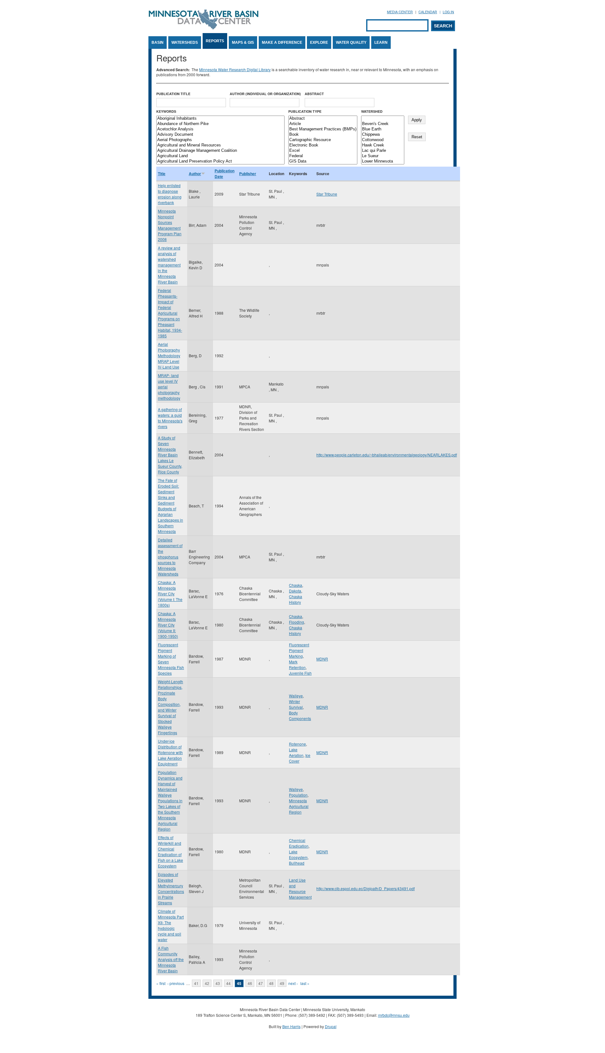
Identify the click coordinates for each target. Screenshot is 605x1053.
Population (298, 795)
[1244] (382, 118)
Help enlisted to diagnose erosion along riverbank (170, 194)
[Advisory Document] (220, 134)
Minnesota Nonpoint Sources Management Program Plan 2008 (170, 225)
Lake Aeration (296, 752)
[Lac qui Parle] (382, 150)
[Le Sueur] (382, 156)
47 (260, 983)
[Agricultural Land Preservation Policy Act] (220, 161)
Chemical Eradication (298, 843)
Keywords (166, 111)
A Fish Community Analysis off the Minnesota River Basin (171, 959)
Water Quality (351, 42)
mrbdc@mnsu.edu (394, 1015)
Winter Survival (296, 704)
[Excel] (323, 150)
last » (304, 983)
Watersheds (184, 42)
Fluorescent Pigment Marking (299, 650)
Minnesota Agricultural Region (298, 806)
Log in (448, 11)
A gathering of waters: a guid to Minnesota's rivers (170, 418)
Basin (158, 42)
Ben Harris (291, 1026)
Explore (319, 42)
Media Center (400, 11)
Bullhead (296, 863)
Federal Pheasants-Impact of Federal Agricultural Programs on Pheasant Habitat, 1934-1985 (170, 313)
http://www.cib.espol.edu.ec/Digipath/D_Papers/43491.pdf (365, 888)
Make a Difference (282, 42)
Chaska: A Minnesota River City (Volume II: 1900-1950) (168, 625)
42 (207, 983)
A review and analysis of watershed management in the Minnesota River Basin (169, 264)
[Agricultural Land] (220, 156)
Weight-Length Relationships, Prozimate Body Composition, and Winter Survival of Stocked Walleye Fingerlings (170, 707)
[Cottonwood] (382, 140)
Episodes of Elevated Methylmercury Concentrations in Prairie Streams (171, 888)
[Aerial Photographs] (220, 140)
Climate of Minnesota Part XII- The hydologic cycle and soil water (171, 925)
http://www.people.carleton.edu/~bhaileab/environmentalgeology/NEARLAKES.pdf (386, 454)
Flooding (296, 622)
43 (218, 983)
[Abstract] (323, 118)
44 (228, 983)
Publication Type (304, 111)
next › (293, 983)
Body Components (300, 715)
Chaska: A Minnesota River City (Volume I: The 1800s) (170, 594)
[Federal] (323, 156)
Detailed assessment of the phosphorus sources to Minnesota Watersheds (170, 556)
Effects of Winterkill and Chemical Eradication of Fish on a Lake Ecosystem (170, 851)
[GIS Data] (323, 161)
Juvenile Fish (300, 673)
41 (196, 983)
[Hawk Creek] (382, 145)
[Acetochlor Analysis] (220, 129)
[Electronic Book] (323, 145)
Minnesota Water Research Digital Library (235, 69)
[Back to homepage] (203, 28)
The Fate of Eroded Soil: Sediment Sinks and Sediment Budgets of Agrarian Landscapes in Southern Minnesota (170, 506)
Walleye (296, 695)
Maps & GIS (243, 42)
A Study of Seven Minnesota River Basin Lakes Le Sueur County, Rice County (170, 454)
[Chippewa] (382, 134)
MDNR (322, 658)
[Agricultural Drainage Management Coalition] (220, 150)
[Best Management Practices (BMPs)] (323, 129)
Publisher (247, 173)
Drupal (331, 1026)
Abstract (314, 93)
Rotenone (297, 744)
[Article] (323, 124)
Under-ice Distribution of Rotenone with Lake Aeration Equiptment (170, 752)
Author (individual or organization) (265, 93)
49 (282, 983)
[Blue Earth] (382, 129)
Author (195, 173)
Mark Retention (297, 664)
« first (160, 983)
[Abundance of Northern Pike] (220, 124)
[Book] (323, 134)
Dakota (295, 590)
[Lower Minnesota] (382, 161)
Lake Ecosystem (298, 854)
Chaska (295, 585)
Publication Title (173, 93)
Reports (215, 41)
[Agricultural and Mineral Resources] (220, 145)
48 (271, 983)
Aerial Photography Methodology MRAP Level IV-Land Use (169, 355)
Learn (381, 42)
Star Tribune (326, 194)
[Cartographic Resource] (323, 140)
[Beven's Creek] (382, 124)
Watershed (372, 111)
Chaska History (295, 599)
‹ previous (175, 983)
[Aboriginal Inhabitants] (220, 118)
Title (161, 173)
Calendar (427, 11)
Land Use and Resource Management (300, 888)
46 (250, 983)
